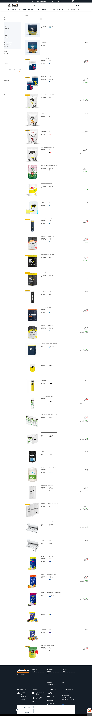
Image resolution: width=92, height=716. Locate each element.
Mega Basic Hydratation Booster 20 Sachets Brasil (49, 627)
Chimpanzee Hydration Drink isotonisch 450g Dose (49, 165)
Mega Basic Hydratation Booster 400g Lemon (48, 556)
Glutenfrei (6, 30)
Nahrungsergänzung (7, 44)
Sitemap (48, 675)
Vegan (6, 35)
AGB (47, 673)
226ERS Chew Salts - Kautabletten (46, 378)
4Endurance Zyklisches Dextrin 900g (47, 325)
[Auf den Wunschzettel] (38, 95)
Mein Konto (34, 671)
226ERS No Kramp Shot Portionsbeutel (47, 396)
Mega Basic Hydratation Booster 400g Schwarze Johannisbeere (51, 592)
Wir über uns (64, 680)
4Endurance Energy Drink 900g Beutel (47, 236)
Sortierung (27, 19)
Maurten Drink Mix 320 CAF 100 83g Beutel (48, 485)
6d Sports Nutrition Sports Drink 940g (47, 40)
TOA (4, 58)
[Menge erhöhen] (87, 103)
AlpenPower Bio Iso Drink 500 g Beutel (47, 94)
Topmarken (5, 19)
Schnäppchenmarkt (7, 56)
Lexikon (63, 682)
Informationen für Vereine (66, 675)
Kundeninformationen (65, 673)
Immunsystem (6, 46)
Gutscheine (5, 55)
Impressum (35, 712)
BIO (5, 26)
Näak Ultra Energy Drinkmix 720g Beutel (47, 645)
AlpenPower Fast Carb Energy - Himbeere (48, 129)
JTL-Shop (87, 714)
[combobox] (65, 27)
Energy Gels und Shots (8, 42)
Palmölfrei (6, 33)
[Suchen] (62, 5)
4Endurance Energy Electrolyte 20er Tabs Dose (48, 218)
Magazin (79, 9)
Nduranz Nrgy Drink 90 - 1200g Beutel (47, 254)
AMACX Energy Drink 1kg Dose (46, 76)
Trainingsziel (6, 39)
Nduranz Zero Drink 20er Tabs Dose (47, 289)
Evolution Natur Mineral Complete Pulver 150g (48, 467)
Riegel (5, 40)
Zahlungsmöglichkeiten (35, 675)
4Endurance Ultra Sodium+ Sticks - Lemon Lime (49, 343)
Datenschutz (40, 712)
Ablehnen (27, 712)
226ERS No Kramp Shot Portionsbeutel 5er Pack (49, 414)
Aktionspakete (6, 23)
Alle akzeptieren (27, 707)
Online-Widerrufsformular (51, 684)
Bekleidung (5, 51)
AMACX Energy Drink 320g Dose (46, 58)
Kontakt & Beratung (35, 673)
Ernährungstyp (6, 24)
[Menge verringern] (74, 103)
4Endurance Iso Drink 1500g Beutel (47, 200)
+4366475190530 (24, 696)
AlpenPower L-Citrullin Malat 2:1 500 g (47, 147)
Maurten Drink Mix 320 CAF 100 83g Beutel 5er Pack (49, 503)
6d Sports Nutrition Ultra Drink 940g (47, 23)
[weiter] (87, 19)
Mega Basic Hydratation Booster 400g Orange (48, 574)
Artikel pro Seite (35, 19)
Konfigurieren (27, 709)
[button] (76, 5)
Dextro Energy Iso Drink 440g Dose (46, 183)
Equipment (5, 49)
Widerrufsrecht (49, 682)
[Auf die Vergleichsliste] (36, 95)
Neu (4, 17)
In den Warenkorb (81, 106)
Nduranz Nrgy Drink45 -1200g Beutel (47, 272)
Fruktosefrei (7, 28)
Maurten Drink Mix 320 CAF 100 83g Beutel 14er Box (49, 521)
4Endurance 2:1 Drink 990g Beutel (46, 307)
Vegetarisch (7, 37)
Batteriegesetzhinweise (50, 680)
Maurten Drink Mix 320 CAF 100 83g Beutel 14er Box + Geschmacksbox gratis (53, 538)
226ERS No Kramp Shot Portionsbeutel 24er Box (49, 432)
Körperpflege (6, 53)
